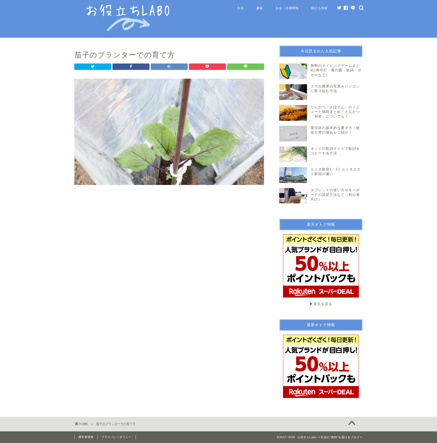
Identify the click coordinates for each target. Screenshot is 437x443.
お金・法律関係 (287, 8)
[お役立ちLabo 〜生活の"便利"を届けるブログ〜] (129, 30)
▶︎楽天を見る (321, 304)
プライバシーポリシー (116, 436)
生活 (240, 8)
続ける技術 (319, 8)
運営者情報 (86, 436)
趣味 (259, 8)
